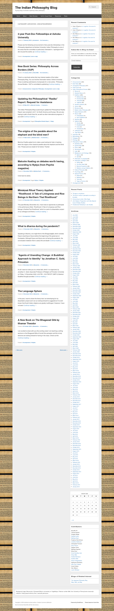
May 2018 (75, 389)
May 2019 (75, 367)
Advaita (79, 123)
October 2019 (76, 357)
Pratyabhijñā (80, 115)
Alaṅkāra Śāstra (79, 93)
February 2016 (76, 440)
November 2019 (77, 355)
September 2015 (77, 449)
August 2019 (76, 361)
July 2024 (75, 256)
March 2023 (76, 284)
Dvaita (78, 127)
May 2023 (75, 280)
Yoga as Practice (81, 181)
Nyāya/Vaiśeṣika (79, 112)
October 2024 (76, 252)
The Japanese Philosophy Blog (79, 580)
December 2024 (77, 249)
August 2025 (76, 234)
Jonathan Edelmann (76, 542)
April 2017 (75, 413)
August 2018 (76, 383)
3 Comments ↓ (46, 171)
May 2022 (75, 303)
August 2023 (76, 275)
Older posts (18, 350)
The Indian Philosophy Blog (36, 7)
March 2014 (76, 483)
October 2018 (76, 380)
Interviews (75, 134)
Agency (79, 155)
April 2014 (75, 481)
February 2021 (76, 327)
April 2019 (75, 369)
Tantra (78, 179)
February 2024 (76, 265)
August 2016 (76, 428)
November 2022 (77, 292)
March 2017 (76, 415)
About (24, 16)
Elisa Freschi (74, 545)
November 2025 (77, 228)
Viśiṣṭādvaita (80, 128)
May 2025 (75, 239)
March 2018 (76, 393)
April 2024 (75, 262)
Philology (75, 140)
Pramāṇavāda (80, 98)
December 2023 (77, 269)
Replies (33, 151)
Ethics (76, 147)
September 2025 (77, 232)
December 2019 (77, 353)
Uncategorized (26, 56)
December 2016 (77, 421)
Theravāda (79, 100)
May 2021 (75, 322)
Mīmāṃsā (77, 108)
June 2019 (75, 365)
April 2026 (75, 221)
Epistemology (78, 145)
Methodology (76, 136)
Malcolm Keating (35, 105)
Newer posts (64, 350)
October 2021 (76, 316)
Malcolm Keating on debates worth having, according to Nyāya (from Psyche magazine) (41, 165)
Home (18, 16)
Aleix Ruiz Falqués (76, 564)
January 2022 (76, 310)
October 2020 (76, 335)
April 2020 (75, 346)
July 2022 (75, 299)
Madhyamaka (80, 97)
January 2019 (76, 374)
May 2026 (75, 219)
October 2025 (76, 230)
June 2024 (75, 258)
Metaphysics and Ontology (81, 153)
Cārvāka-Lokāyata (79, 104)
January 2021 (76, 329)
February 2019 (76, 372)
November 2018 (77, 378)
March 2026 (76, 222)
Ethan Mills (36, 72)
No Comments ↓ (44, 40)
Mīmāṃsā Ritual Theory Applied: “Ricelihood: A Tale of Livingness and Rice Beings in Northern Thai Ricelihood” (41, 193)
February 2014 (76, 485)
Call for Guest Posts (46, 16)
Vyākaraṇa (77, 130)
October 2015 (76, 447)
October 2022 (76, 294)
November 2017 (77, 400)
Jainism (77, 106)
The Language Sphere (30, 291)
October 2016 (76, 425)
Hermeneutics (78, 149)
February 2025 (76, 245)
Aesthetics (77, 143)
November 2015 (77, 445)
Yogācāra (79, 102)
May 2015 (75, 457)
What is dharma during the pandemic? (39, 226)
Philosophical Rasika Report (42, 121)
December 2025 (77, 226)
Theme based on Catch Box (92, 602)
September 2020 (77, 337)
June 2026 (75, 217)
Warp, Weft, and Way (76, 582)
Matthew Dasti (35, 137)
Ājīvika (76, 91)
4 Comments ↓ (45, 229)
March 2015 (76, 460)
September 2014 (77, 471)
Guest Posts (76, 87)
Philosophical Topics (78, 142)
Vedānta (77, 121)
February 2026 (76, 224)
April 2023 (75, 282)
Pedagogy (75, 138)
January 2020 (76, 352)
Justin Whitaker (75, 570)
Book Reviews (33, 16)
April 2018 (75, 391)
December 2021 (77, 312)
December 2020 (77, 331)
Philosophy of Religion (80, 160)
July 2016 (75, 430)
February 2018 (76, 395)
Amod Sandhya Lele (76, 553)
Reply (52, 121)
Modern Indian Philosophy (81, 110)
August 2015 (76, 451)
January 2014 (76, 487)
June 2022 (75, 301)
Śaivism (77, 114)
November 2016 (77, 423)
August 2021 (76, 318)
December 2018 (77, 376)
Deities (78, 162)
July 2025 (75, 236)
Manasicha (37, 200)
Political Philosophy (80, 170)
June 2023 (75, 279)
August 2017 (76, 406)
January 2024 (76, 267)
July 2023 (75, 277)
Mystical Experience (82, 166)
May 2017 (75, 412)
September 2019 (77, 359)
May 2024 (75, 260)
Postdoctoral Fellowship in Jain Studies (83, 204)
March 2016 (76, 438)
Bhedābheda (80, 125)
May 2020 (75, 344)
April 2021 (75, 324)
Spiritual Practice (79, 173)
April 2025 (75, 241)
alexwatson (36, 40)
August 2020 (76, 339)
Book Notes (76, 84)
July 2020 (75, 340)
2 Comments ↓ (45, 200)
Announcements (27, 89)
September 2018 (77, 382)
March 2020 (76, 348)
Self (78, 157)
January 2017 (76, 419)
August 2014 (76, 473)
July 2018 (75, 385)
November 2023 (77, 271)
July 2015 (75, 453)
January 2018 (76, 397)
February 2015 (76, 462)
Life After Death (81, 164)
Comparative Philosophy (38, 89)
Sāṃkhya (77, 119)
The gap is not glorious (78, 193)
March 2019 (76, 370)
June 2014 (75, 477)
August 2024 (76, 254)
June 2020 (75, 342)
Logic (76, 151)
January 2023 (76, 288)
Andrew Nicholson (76, 557)
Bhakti (78, 175)
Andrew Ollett (74, 558)
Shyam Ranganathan (76, 560)
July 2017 (75, 408)
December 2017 (77, 398)
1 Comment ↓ (44, 105)
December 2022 (77, 290)
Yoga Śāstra (78, 132)
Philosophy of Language (81, 158)
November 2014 (77, 468)
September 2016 (77, 427)
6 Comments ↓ (44, 326)
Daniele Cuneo (75, 536)
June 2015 (75, 455)
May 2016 (75, 434)
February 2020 (76, 350)
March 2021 (76, 325)
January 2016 (76, 442)
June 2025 (75, 237)
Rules (65, 16)
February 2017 (76, 417)
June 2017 (75, 410)
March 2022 (76, 307)
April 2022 (75, 305)
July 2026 (75, 215)
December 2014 (77, 466)
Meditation (79, 177)
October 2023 (76, 273)
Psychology (78, 172)
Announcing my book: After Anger (81, 199)
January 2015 (76, 464)
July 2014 (75, 475)
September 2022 (77, 295)
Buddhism (77, 95)
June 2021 (75, 320)
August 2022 (76, 297)
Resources (58, 16)
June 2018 (75, 387)
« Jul (72, 520)
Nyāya (36, 180)
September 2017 (77, 404)
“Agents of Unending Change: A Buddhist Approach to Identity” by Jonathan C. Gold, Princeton (41, 258)
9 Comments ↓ (45, 137)
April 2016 (75, 436)
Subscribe (76, 67)
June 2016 (75, 432)
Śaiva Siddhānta (81, 117)
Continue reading (41, 52)
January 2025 (76, 247)
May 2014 (75, 479)
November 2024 (77, 251)
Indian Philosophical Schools (80, 89)
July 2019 (75, 363)
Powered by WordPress (77, 602)
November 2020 (77, 333)
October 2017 (76, 402)
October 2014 (76, 470)
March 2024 (76, 264)
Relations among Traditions (84, 168)
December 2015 (77, 443)
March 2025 (76, 243)
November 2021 (77, 314)
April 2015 (75, 458)
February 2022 (76, 309)
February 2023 (76, 286)
